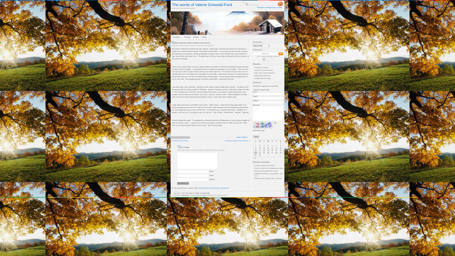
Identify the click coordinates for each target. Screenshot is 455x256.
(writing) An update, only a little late (237, 141)
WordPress (185, 195)
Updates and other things (263, 78)
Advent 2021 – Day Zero (274, 178)
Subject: (256, 101)
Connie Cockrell (260, 165)
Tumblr (279, 7)
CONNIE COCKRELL (261, 174)
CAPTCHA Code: (259, 131)
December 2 (271, 165)
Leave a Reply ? (242, 137)
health (179, 137)
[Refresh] (275, 123)
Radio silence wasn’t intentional (265, 73)
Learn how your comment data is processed (214, 188)
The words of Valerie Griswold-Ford (202, 5)
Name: (255, 92)
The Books (260, 7)
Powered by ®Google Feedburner (270, 56)
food (205, 45)
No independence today (275, 168)
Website (212, 179)
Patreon (274, 7)
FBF (258, 56)
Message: (256, 105)
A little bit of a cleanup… (181, 141)
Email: (255, 96)
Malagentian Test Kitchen (263, 76)
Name (211, 171)
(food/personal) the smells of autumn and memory (191, 43)
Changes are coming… (262, 67)
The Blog (268, 7)
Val (199, 45)
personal (211, 45)
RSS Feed (280, 4)
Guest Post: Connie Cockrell (264, 70)
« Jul (254, 158)
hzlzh (204, 195)
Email (211, 175)
